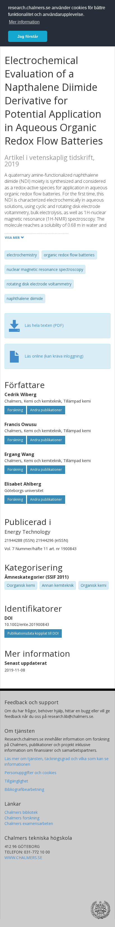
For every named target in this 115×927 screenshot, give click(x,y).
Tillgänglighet (16, 781)
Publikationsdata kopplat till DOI (33, 633)
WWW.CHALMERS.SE (23, 857)
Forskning (15, 410)
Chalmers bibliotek (21, 812)
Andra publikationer (46, 410)
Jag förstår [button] (27, 36)
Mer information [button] (24, 22)
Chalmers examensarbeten (28, 823)
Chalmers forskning (21, 817)
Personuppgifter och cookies (30, 772)
